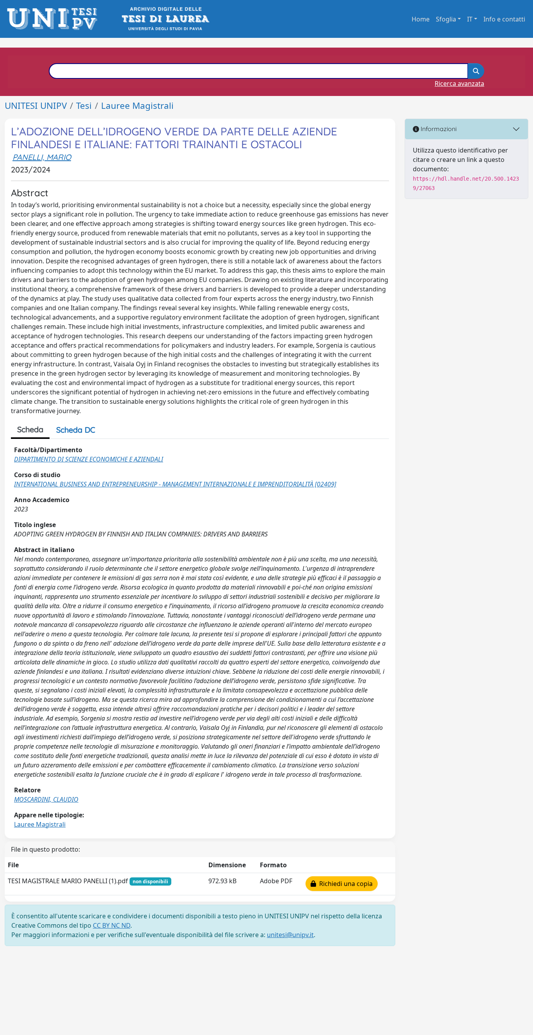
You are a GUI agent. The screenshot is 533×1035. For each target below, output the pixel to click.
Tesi (84, 105)
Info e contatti (504, 19)
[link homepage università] (164, 19)
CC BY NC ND (111, 925)
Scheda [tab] (30, 429)
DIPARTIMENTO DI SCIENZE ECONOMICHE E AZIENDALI (88, 459)
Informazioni (438, 129)
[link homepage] (54, 19)
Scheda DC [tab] (75, 430)
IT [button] (470, 19)
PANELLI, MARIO (41, 157)
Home (421, 19)
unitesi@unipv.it (290, 934)
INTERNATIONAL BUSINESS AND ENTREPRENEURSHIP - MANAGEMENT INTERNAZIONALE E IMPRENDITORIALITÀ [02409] (175, 484)
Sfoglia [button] (446, 19)
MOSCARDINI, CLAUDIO (46, 799)
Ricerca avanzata (459, 83)
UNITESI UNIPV (36, 105)
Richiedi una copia (344, 883)
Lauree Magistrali (137, 105)
